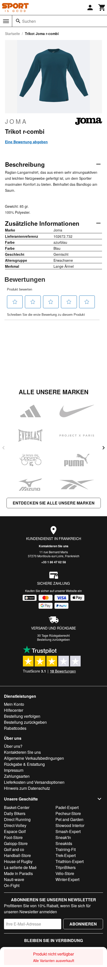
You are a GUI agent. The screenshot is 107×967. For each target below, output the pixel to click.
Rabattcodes (15, 728)
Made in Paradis (18, 873)
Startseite (12, 33)
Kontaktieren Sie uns (53, 546)
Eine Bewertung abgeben (26, 141)
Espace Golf (15, 831)
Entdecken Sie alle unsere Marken (54, 503)
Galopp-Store (16, 843)
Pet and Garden (69, 819)
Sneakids (63, 843)
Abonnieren (83, 924)
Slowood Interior (69, 825)
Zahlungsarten (17, 776)
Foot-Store (13, 837)
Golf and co (14, 849)
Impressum (13, 770)
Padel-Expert (67, 807)
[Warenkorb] (102, 8)
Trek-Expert (65, 855)
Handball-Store (17, 855)
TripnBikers (65, 867)
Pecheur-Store (68, 813)
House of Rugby (18, 861)
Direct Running (17, 819)
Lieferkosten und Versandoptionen (34, 782)
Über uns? (13, 746)
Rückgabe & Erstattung (24, 764)
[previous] (3, 447)
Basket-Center (16, 807)
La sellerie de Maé (20, 867)
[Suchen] (18, 21)
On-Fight (11, 885)
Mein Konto (14, 704)
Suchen (29, 21)
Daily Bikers (14, 813)
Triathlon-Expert (69, 861)
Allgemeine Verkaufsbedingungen (34, 758)
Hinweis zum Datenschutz (27, 788)
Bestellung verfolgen (22, 716)
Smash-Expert (68, 831)
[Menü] (6, 21)
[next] (103, 447)
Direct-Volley (15, 825)
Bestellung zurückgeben (53, 639)
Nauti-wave (14, 879)
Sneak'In (63, 837)
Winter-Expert (67, 879)
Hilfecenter (13, 710)
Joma (16, 121)
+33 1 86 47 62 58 (53, 562)
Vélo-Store (64, 873)
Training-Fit (65, 849)
